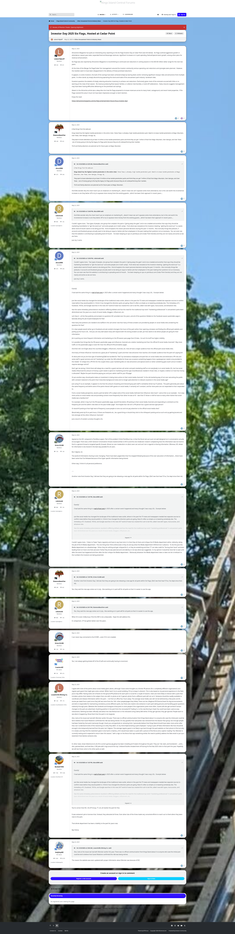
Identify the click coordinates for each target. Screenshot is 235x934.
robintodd (59, 216)
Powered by (177, 931)
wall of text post (97, 293)
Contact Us (53, 931)
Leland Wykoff (58, 39)
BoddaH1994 (59, 767)
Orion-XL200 (59, 445)
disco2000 (59, 168)
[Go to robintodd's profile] (59, 208)
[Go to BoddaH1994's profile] (59, 760)
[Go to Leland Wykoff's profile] (52, 39)
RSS (67, 931)
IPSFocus (145, 931)
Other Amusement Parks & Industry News (87, 39)
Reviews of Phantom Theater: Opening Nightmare (68, 27)
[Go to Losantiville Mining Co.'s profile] (59, 688)
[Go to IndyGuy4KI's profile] (59, 845)
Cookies (60, 931)
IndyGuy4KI (59, 852)
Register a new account (83, 878)
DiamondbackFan (59, 135)
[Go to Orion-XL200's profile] (59, 438)
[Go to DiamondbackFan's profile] (59, 128)
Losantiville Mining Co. (59, 695)
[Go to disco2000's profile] (59, 161)
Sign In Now (151, 878)
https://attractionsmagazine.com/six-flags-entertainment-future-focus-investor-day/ (100, 101)
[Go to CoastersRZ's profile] (59, 660)
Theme (140, 931)
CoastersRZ (59, 667)
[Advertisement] (117, 916)
